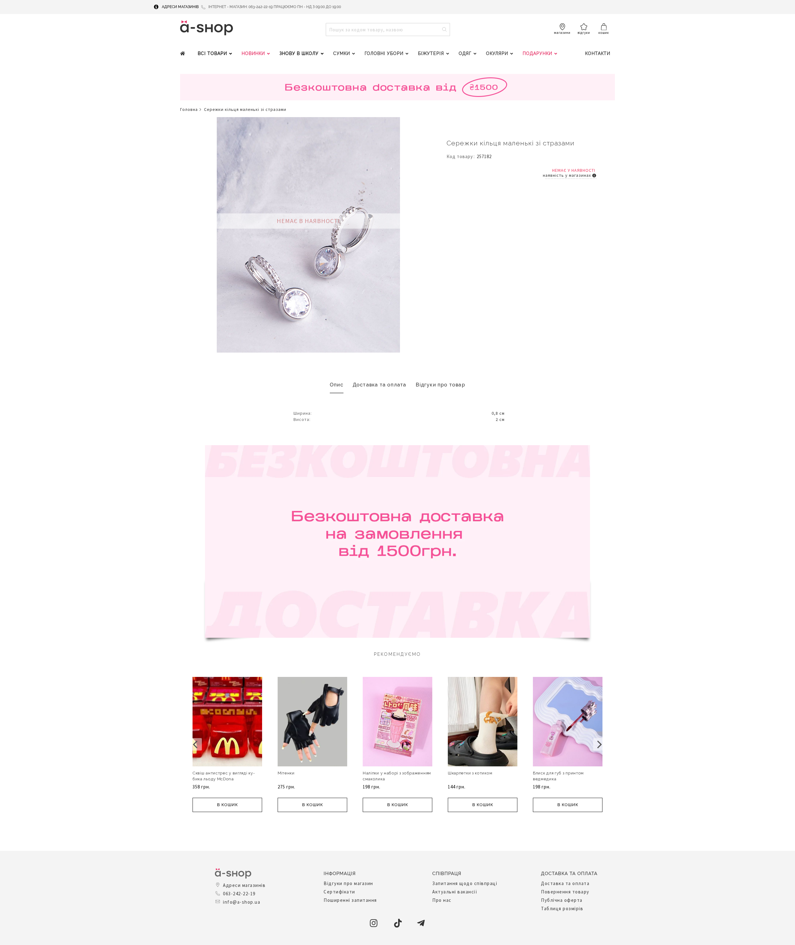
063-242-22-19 (239, 894)
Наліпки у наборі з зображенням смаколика (397, 776)
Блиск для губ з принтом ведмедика (558, 776)
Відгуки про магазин (348, 883)
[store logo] (206, 28)
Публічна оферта (562, 900)
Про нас (442, 900)
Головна (189, 109)
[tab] (336, 385)
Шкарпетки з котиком (470, 773)
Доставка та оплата (380, 385)
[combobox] (388, 29)
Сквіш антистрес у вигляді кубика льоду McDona (224, 776)
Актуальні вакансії (454, 892)
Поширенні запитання (350, 900)
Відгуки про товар (440, 385)
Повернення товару (565, 892)
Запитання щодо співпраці (464, 883)
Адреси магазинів (180, 7)
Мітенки (286, 773)
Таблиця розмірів (562, 908)
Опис (336, 385)
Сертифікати (339, 892)
